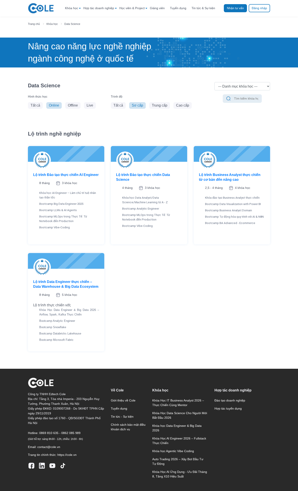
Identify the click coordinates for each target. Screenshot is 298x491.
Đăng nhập (259, 8)
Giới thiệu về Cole (123, 400)
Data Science (72, 24)
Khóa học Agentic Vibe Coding (173, 451)
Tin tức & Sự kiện (203, 8)
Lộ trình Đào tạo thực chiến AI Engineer (66, 175)
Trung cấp (159, 105)
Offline (73, 105)
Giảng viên (157, 8)
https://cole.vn (67, 455)
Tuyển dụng (178, 8)
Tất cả (35, 105)
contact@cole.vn (48, 447)
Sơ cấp (137, 105)
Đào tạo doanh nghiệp (229, 400)
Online (54, 105)
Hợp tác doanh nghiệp (98, 8)
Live (90, 105)
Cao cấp (182, 105)
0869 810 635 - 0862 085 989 (59, 433)
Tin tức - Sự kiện (122, 416)
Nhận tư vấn (235, 8)
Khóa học (71, 8)
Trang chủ (34, 24)
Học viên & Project (132, 8)
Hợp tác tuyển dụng (228, 408)
